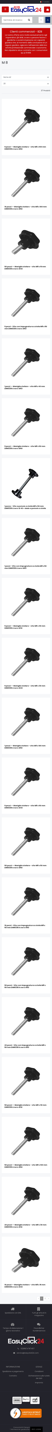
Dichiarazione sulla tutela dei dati (39, 1377)
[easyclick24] (26, 1341)
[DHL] (17, 1400)
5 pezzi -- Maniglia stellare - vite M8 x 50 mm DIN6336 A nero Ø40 (24, 807)
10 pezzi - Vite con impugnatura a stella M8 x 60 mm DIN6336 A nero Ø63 (24, 926)
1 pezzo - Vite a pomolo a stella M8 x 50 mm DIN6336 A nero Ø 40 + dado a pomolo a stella (25, 507)
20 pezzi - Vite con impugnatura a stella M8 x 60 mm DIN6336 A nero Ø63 (25, 1046)
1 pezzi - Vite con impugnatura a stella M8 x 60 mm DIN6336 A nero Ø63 (25, 567)
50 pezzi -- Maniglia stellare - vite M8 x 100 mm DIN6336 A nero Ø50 (25, 1166)
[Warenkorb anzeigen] (47, 10)
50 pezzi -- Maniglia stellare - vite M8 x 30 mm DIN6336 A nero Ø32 (25, 1106)
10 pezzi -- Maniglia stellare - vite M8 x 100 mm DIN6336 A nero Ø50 (25, 208)
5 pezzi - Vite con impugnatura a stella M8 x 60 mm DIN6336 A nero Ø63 (25, 327)
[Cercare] (29, 20)
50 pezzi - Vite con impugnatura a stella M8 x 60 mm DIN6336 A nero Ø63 (25, 986)
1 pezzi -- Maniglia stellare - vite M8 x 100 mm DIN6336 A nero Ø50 (24, 747)
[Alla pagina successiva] (48, 1299)
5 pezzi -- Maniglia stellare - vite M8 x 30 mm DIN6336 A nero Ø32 (24, 627)
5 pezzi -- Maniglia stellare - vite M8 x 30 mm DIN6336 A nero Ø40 (24, 687)
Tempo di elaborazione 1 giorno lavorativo (13, 1329)
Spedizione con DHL (13, 1313)
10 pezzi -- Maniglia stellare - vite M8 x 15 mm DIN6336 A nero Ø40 (24, 1286)
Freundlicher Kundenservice (39, 1329)
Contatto (46, 2)
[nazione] (40, 2)
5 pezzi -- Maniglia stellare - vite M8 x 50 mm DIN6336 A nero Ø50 (24, 447)
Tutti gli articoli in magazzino (39, 1314)
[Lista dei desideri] (41, 20)
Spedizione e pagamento (13, 1371)
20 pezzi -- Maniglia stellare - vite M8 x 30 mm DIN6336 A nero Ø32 (25, 1226)
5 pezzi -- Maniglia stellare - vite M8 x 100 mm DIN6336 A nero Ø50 (25, 148)
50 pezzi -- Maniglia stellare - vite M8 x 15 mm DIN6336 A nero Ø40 (25, 268)
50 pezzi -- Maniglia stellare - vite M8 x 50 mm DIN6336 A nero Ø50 (25, 866)
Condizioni (39, 1371)
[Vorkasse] (35, 1400)
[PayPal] (26, 1399)
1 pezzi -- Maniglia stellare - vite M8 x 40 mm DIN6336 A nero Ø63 (24, 387)
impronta (39, 1382)
